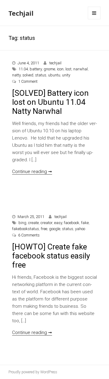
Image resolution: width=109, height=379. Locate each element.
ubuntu (54, 75)
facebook (71, 222)
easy (58, 222)
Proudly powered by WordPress (32, 372)
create (33, 222)
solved (27, 75)
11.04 (23, 69)
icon (60, 69)
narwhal (80, 69)
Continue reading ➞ (32, 171)
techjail (55, 63)
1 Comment (28, 81)
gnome (49, 69)
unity (66, 75)
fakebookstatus (25, 228)
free (44, 228)
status (40, 75)
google (54, 228)
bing (22, 222)
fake (85, 222)
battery (36, 69)
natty (16, 75)
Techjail (21, 13)
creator (46, 222)
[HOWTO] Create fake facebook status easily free (51, 255)
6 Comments (29, 235)
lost (68, 69)
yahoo (80, 228)
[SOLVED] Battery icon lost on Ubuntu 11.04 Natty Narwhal (50, 102)
